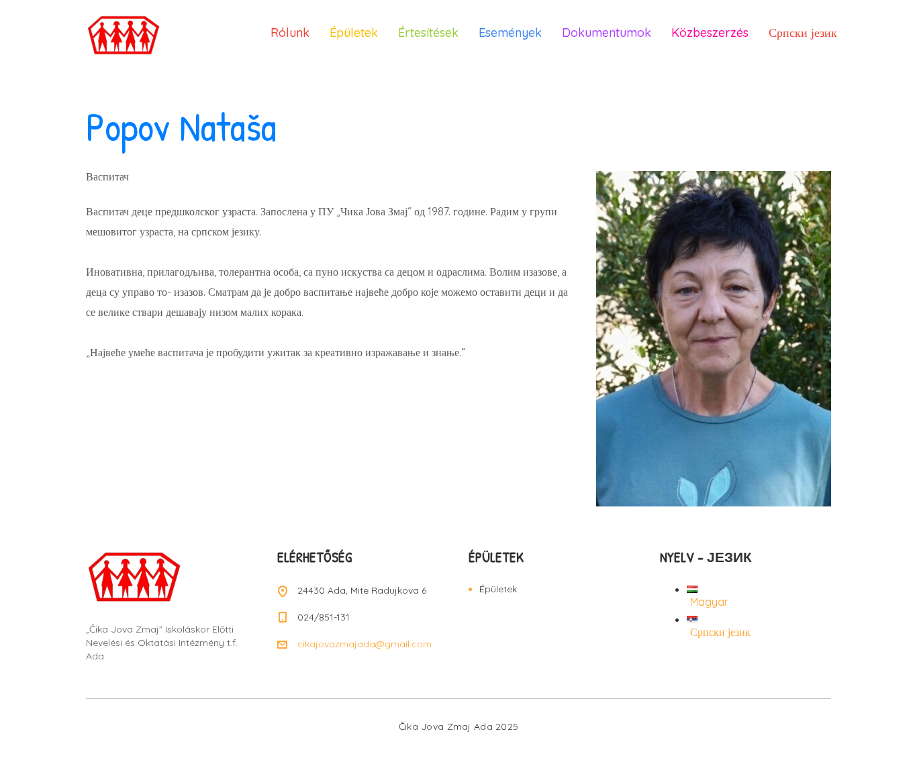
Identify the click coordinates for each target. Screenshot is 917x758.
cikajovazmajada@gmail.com (364, 644)
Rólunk (290, 32)
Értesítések (428, 32)
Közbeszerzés (710, 32)
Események (510, 32)
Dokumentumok (606, 32)
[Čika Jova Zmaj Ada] (136, 33)
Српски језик (803, 32)
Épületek (354, 32)
